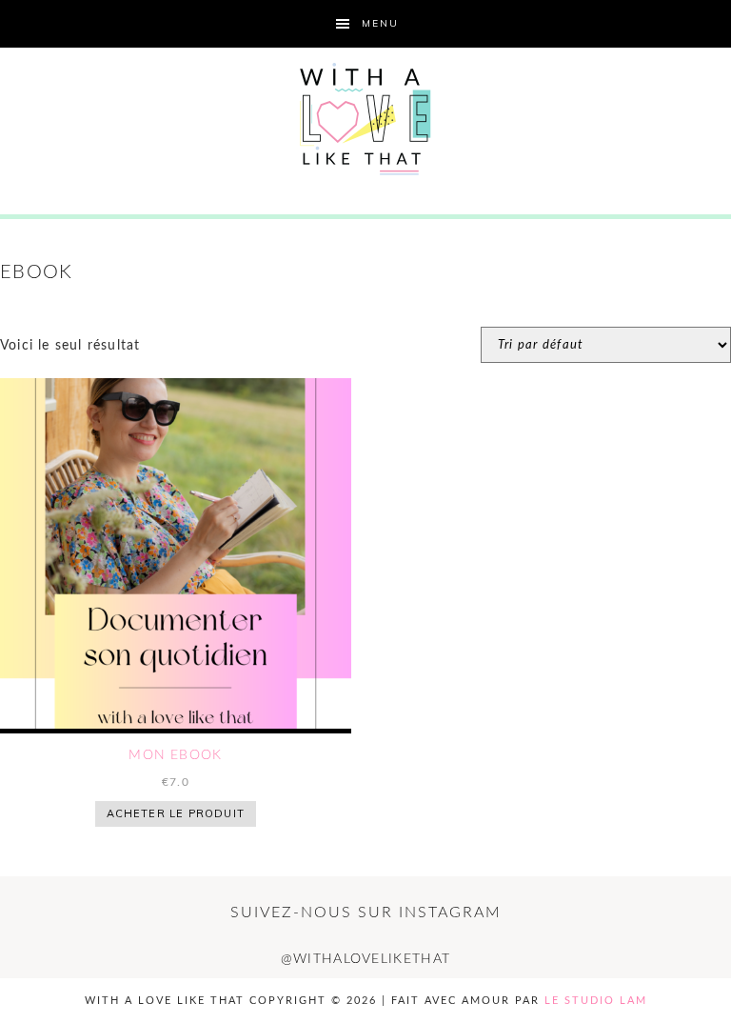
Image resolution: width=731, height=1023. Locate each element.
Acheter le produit (176, 813)
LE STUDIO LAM (595, 1000)
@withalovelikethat (365, 959)
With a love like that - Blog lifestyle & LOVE (365, 119)
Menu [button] (380, 23)
